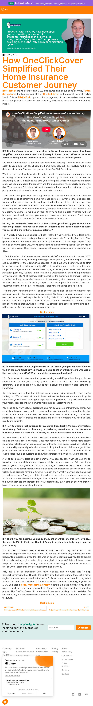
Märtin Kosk (24, 97)
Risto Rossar (9, 90)
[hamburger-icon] (89, 10)
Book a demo (47, 312)
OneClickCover (51, 94)
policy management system (35, 584)
